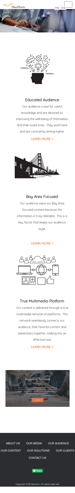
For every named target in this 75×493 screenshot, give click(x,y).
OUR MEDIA (34, 443)
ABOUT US (13, 443)
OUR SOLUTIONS (38, 450)
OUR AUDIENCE (58, 443)
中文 (57, 7)
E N (63, 7)
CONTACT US (37, 458)
